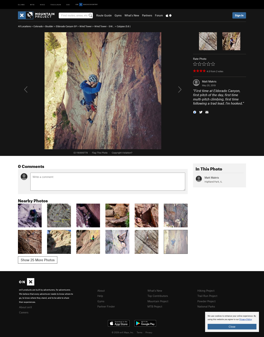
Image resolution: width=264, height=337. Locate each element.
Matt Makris (209, 81)
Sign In (239, 15)
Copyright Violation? (122, 152)
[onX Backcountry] (86, 5)
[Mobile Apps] (169, 15)
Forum (159, 15)
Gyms (118, 15)
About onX (25, 307)
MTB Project (154, 306)
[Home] (38, 15)
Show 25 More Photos (38, 260)
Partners (147, 15)
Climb (21, 4)
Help (100, 295)
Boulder (49, 26)
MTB (32, 4)
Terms (139, 332)
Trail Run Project (207, 295)
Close (232, 326)
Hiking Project (205, 290)
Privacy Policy (245, 319)
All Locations (24, 26)
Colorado (38, 26)
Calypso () (124, 26)
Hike (42, 4)
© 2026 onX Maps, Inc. (123, 332)
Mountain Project (157, 301)
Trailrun (55, 4)
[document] (232, 321)
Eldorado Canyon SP (66, 26)
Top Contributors (157, 295)
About (101, 290)
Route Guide (104, 15)
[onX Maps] (26, 284)
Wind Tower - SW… (104, 26)
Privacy (148, 332)
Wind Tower (85, 26)
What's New (131, 15)
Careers (23, 312)
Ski (68, 4)
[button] (194, 112)
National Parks (206, 306)
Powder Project (206, 301)
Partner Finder (106, 306)
